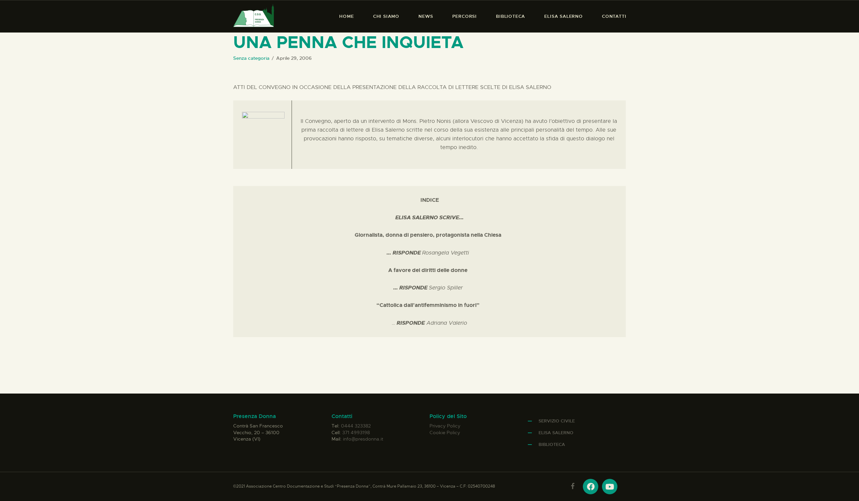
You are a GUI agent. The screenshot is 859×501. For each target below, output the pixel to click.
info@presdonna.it (363, 439)
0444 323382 (356, 426)
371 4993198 (356, 432)
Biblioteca (552, 444)
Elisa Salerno (556, 433)
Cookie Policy (445, 432)
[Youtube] (609, 486)
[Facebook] (590, 486)
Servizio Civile (557, 421)
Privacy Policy (445, 426)
